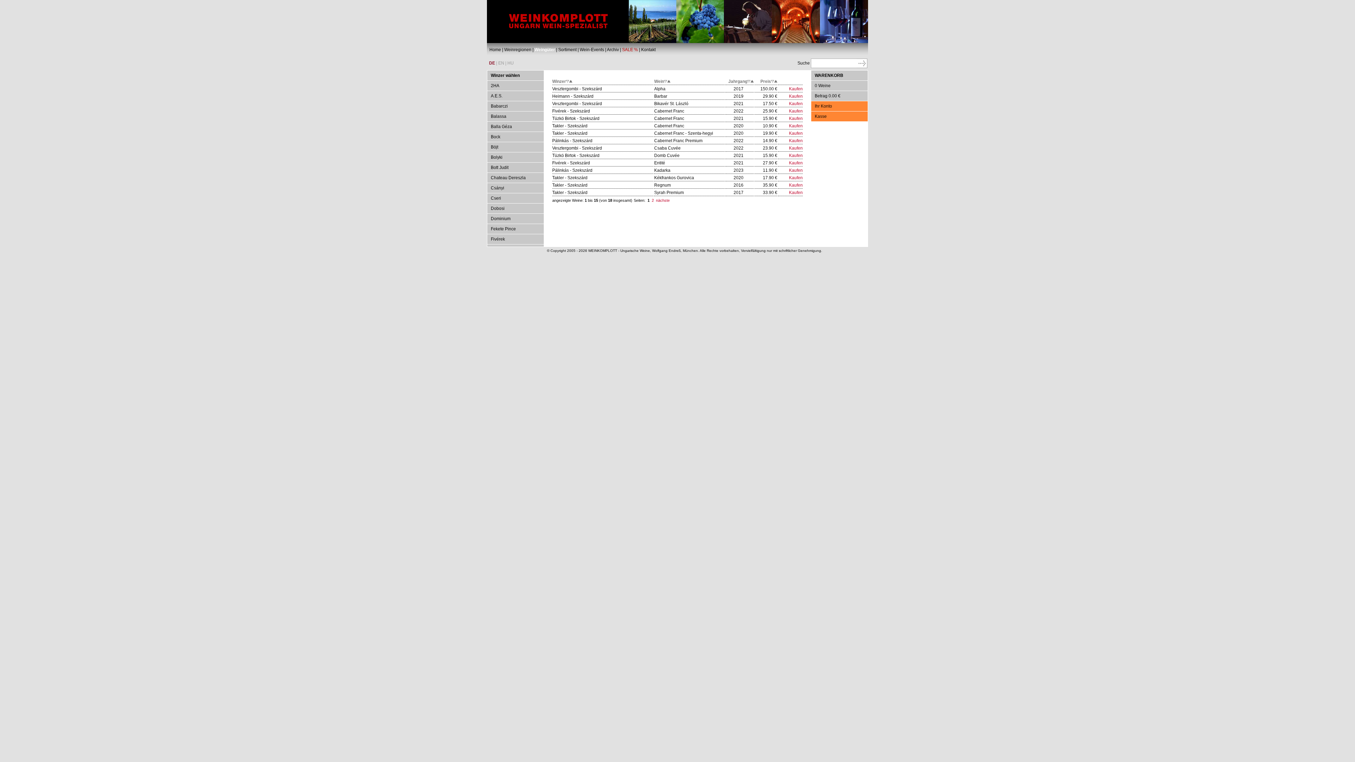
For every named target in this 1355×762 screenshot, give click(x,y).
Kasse (821, 116)
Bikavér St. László (671, 103)
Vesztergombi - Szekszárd (577, 88)
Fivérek (498, 239)
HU (510, 63)
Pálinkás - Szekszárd (572, 140)
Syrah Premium (669, 192)
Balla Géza (501, 126)
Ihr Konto (823, 106)
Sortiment (567, 49)
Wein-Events (592, 49)
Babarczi (499, 106)
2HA (495, 85)
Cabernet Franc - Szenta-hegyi (683, 133)
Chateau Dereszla (508, 177)
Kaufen (796, 88)
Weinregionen (517, 49)
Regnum (662, 185)
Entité (659, 163)
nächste (663, 200)
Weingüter (545, 49)
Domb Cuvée (667, 155)
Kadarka (662, 170)
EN (501, 63)
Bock (495, 136)
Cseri (496, 198)
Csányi (497, 188)
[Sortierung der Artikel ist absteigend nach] (569, 82)
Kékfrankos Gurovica (674, 177)
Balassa (498, 116)
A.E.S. (496, 95)
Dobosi (498, 208)
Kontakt (648, 49)
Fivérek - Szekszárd (571, 111)
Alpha (660, 88)
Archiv (613, 49)
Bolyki (496, 157)
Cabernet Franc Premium (678, 140)
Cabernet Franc (669, 111)
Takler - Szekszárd (570, 125)
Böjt (494, 147)
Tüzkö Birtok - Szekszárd (576, 118)
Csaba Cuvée (667, 148)
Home (495, 49)
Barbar (660, 96)
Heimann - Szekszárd (573, 96)
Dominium (501, 218)
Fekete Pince (503, 228)
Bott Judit (499, 167)
